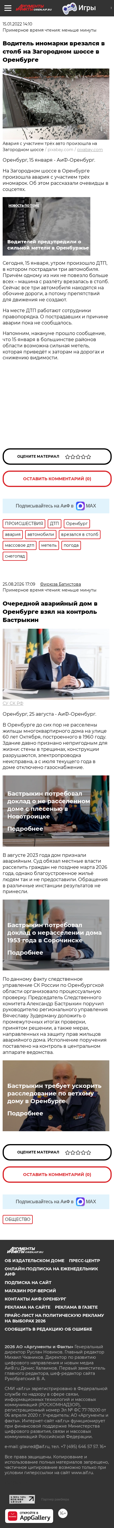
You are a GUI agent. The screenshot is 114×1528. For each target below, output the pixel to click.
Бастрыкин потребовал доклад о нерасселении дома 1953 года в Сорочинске (54, 933)
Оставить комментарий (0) (57, 478)
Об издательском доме (34, 1260)
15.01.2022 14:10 (17, 24)
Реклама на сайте (27, 1307)
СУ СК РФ (13, 703)
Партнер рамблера (55, 1499)
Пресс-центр (84, 1260)
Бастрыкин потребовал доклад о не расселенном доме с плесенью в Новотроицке (48, 805)
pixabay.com (90, 149)
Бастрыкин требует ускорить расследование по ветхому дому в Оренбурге (54, 1093)
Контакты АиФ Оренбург (35, 1299)
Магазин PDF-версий (30, 1290)
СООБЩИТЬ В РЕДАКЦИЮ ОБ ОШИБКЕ (48, 1329)
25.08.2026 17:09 (19, 584)
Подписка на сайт (28, 1282)
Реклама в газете (76, 1307)
